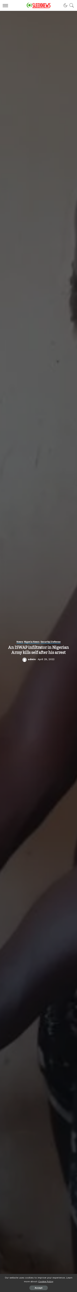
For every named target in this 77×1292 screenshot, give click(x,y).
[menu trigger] (6, 5)
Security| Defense (50, 642)
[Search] (70, 5)
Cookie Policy (45, 1281)
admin (32, 659)
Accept (38, 1288)
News (19, 642)
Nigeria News (32, 642)
